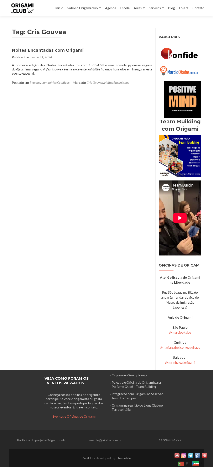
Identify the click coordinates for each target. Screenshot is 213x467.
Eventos (35, 82)
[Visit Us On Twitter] (190, 455)
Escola (125, 8)
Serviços (155, 8)
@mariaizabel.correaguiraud (180, 347)
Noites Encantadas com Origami (48, 50)
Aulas (138, 8)
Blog (171, 8)
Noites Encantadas (116, 82)
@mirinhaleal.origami (180, 362)
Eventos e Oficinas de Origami (73, 416)
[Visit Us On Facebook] (197, 455)
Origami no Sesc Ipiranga (129, 375)
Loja (182, 8)
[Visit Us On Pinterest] (204, 455)
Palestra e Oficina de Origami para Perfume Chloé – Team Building (136, 384)
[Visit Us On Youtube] (176, 455)
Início (59, 8)
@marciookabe (180, 332)
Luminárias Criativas (55, 82)
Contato (198, 8)
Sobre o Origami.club (82, 8)
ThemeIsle (123, 458)
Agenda (110, 8)
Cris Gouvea (95, 82)
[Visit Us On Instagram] (183, 455)
